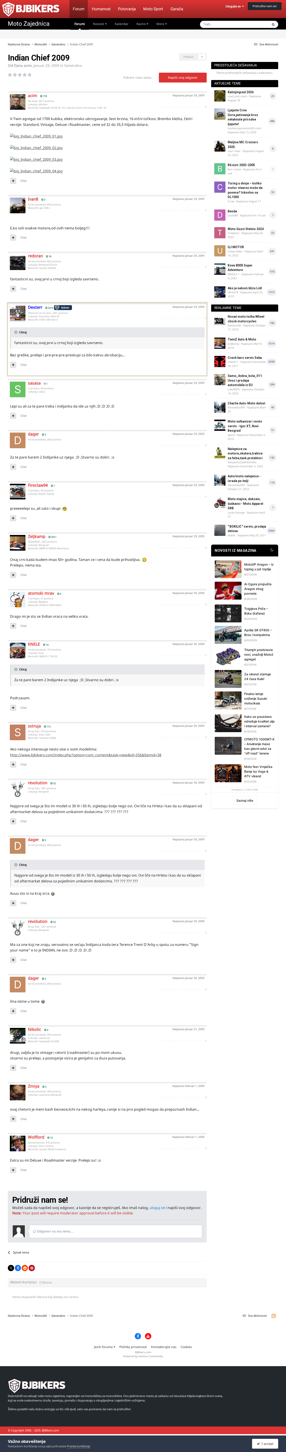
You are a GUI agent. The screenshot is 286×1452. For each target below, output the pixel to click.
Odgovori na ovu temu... (54, 1231)
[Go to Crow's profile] (219, 187)
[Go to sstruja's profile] (17, 732)
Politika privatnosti (133, 1347)
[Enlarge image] (36, 135)
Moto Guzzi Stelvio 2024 (246, 229)
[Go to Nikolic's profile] (17, 1036)
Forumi (79, 24)
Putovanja (127, 8)
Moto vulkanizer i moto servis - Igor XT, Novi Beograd (245, 426)
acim (28, 65)
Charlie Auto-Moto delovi (246, 403)
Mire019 (233, 292)
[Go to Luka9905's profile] (219, 379)
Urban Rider (235, 251)
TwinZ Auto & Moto (242, 339)
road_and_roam (237, 96)
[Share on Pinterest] (32, 1268)
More (160, 24)
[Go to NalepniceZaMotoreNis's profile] (219, 452)
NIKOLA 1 (234, 274)
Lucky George (236, 512)
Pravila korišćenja (78, 1446)
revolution (37, 782)
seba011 (233, 362)
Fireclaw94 (38, 485)
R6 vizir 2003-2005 (241, 165)
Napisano (188, 95)
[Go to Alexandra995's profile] (219, 407)
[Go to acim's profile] (17, 102)
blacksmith (234, 325)
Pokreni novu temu (137, 77)
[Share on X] (11, 1268)
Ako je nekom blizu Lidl (245, 288)
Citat (23, 181)
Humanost (101, 8)
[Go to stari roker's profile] (219, 146)
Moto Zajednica (29, 23)
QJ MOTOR (236, 247)
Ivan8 (33, 199)
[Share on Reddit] (25, 1268)
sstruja (34, 726)
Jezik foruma (104, 1347)
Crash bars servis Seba (245, 357)
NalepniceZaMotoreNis (242, 462)
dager (33, 434)
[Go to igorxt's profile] (219, 425)
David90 (233, 215)
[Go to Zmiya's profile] (17, 1092)
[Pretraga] (273, 24)
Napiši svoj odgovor (183, 77)
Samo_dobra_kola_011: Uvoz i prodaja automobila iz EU (245, 380)
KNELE (34, 644)
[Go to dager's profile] (17, 440)
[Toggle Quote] (16, 332)
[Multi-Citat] (13, 181)
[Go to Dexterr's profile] (17, 313)
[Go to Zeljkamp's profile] (17, 543)
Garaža (176, 8)
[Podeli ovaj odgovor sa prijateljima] (205, 107)
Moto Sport (153, 8)
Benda (232, 211)
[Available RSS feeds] (273, 1316)
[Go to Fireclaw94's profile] (17, 491)
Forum (78, 8)
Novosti (99, 24)
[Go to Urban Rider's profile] (219, 250)
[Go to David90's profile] (219, 215)
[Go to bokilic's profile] (219, 530)
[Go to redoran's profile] (17, 262)
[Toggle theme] (272, 550)
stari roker (234, 151)
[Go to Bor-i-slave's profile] (219, 168)
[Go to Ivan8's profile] (17, 205)
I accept (266, 1443)
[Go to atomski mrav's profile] (17, 599)
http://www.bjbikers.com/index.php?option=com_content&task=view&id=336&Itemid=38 (85, 754)
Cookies (186, 1347)
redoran (35, 255)
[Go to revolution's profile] (17, 789)
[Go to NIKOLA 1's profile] (219, 269)
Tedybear (234, 233)
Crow (231, 201)
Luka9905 (234, 389)
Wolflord (36, 1137)
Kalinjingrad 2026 (241, 92)
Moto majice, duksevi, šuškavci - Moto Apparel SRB (245, 503)
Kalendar (121, 24)
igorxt (231, 435)
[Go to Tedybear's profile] (219, 232)
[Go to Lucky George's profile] (219, 502)
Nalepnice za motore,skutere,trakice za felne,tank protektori (245, 453)
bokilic (232, 535)
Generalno (73, 65)
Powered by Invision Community (143, 1356)
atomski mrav (41, 593)
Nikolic (34, 1029)
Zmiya (33, 1086)
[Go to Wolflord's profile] (17, 1143)
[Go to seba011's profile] (219, 361)
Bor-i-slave (234, 169)
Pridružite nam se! (264, 6)
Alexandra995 (236, 407)
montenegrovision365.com (244, 128)
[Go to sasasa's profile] (17, 389)
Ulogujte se (233, 6)
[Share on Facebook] (18, 1268)
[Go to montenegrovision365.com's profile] (219, 114)
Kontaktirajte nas (164, 1347)
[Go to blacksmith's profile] (219, 320)
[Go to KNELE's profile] (17, 650)
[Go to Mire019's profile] (219, 292)
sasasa (34, 383)
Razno (142, 24)
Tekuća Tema (254, 24)
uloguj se (157, 1207)
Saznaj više (244, 800)
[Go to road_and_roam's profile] (219, 95)
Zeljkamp (36, 536)
